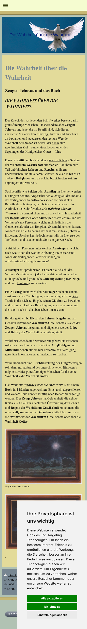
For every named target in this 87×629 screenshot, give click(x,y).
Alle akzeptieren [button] (52, 598)
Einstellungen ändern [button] (52, 615)
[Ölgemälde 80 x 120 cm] (43, 456)
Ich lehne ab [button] (52, 606)
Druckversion (17, 575)
